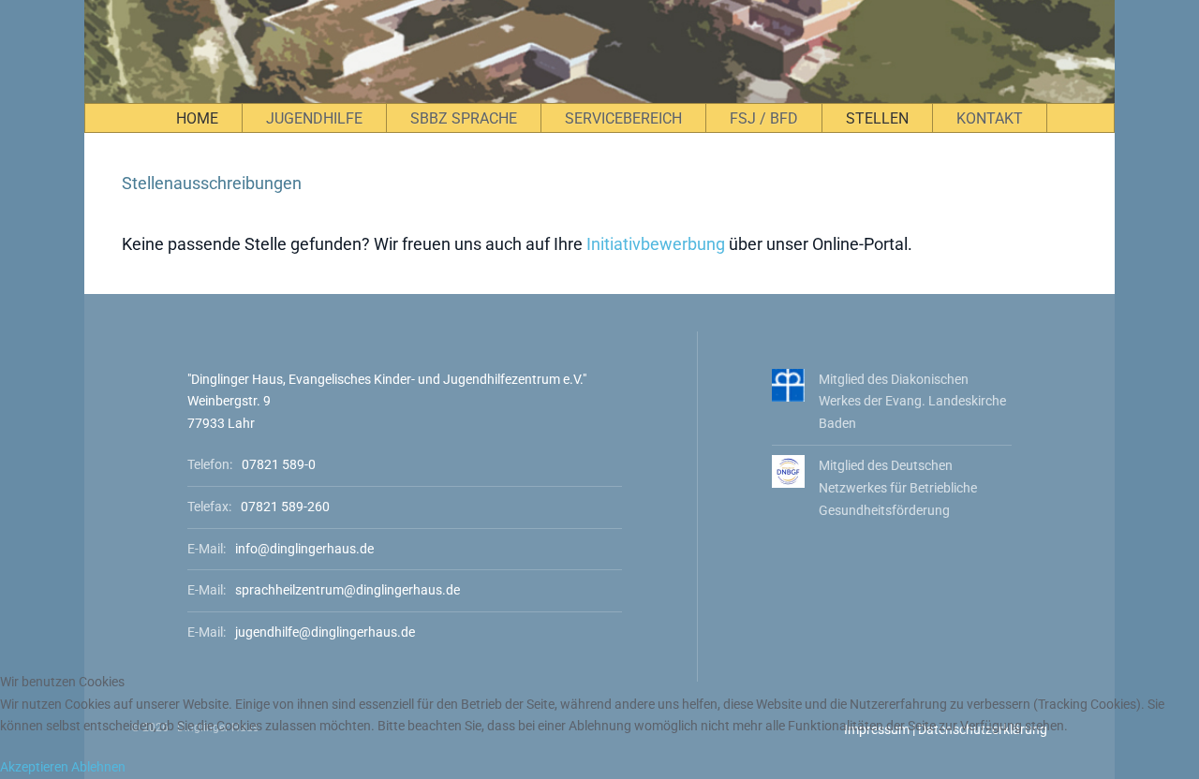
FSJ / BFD (764, 118)
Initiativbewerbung (655, 244)
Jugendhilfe (314, 118)
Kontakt (989, 118)
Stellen (877, 118)
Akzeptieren (34, 766)
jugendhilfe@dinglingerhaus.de (325, 632)
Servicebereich (623, 118)
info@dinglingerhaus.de (304, 548)
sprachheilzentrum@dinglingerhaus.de (347, 589)
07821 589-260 (285, 506)
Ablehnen (98, 766)
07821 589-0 (279, 464)
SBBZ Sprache (463, 118)
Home (197, 118)
